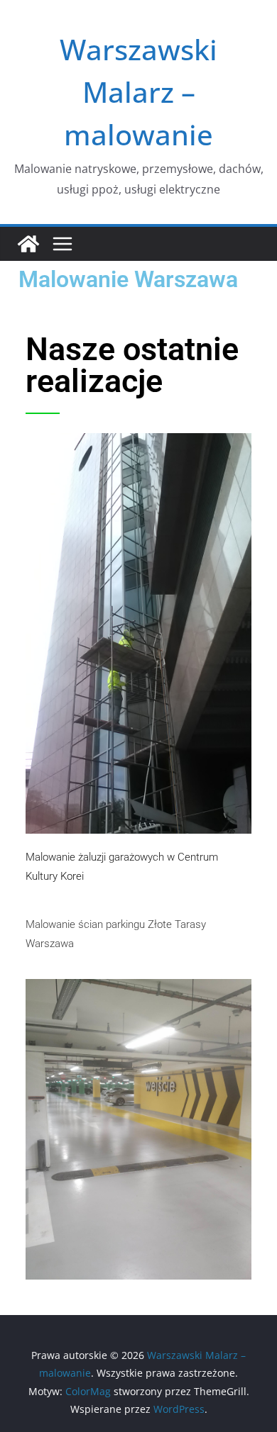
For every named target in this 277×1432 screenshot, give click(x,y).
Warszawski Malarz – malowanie (138, 92)
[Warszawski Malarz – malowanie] (28, 244)
